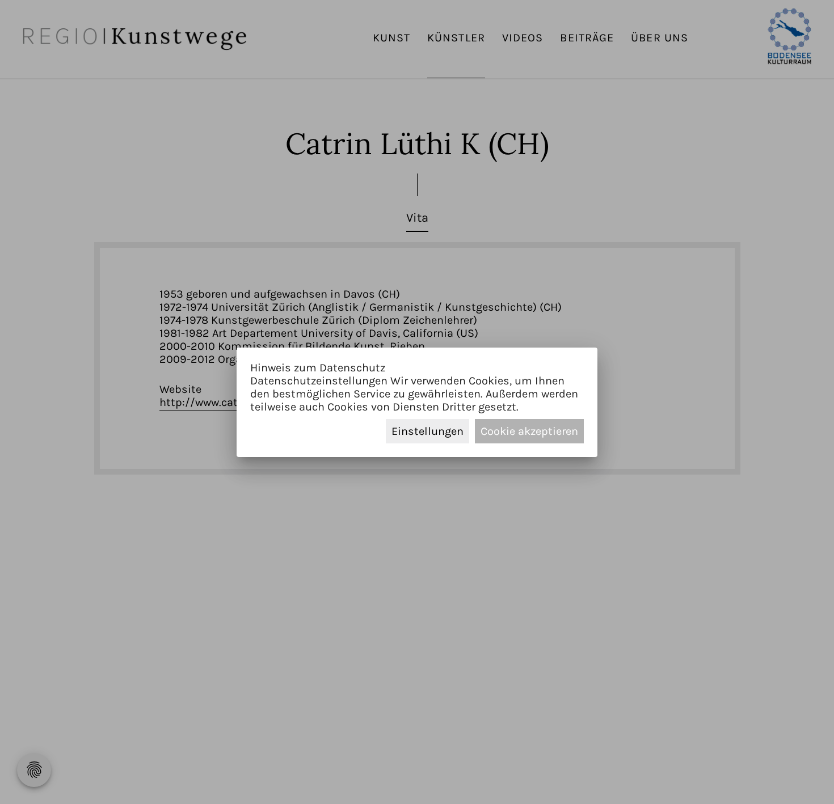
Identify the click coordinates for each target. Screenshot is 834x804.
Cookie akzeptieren (529, 431)
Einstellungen (427, 431)
